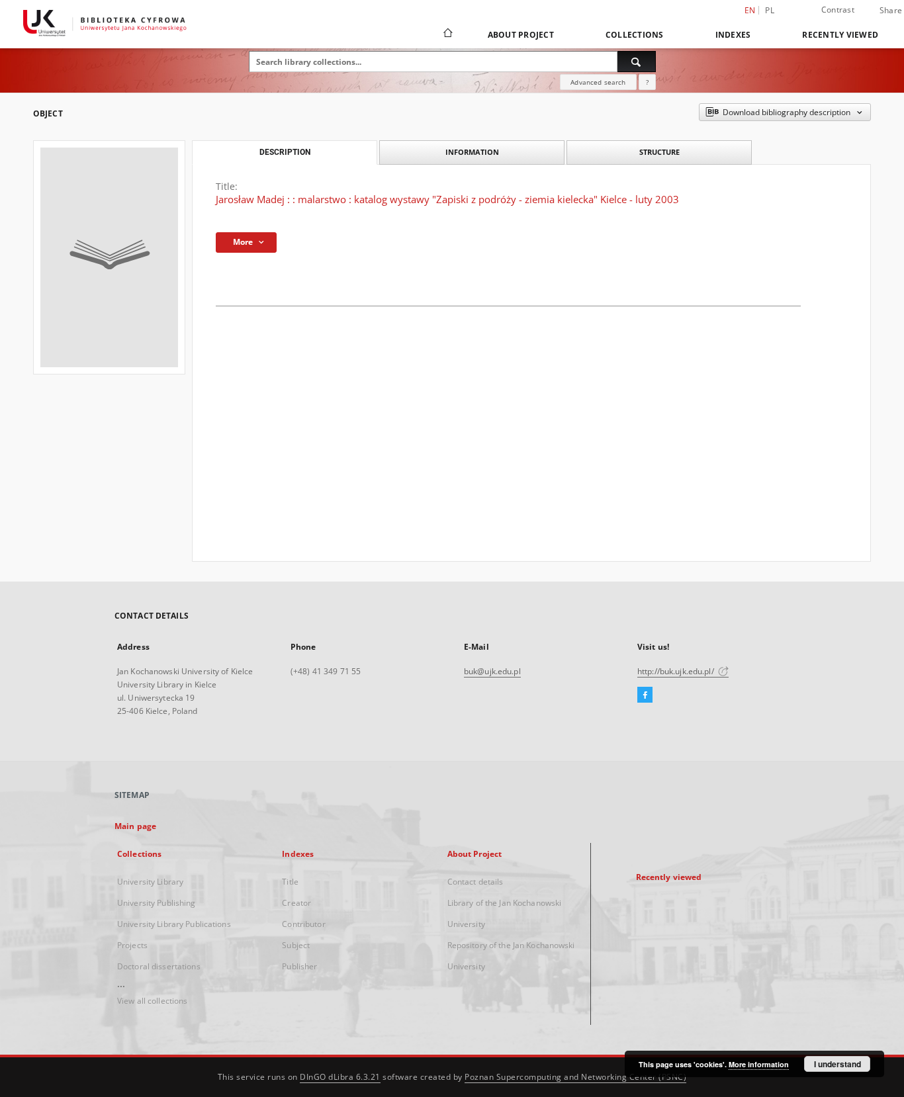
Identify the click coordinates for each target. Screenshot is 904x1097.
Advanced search (597, 82)
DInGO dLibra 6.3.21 (340, 1076)
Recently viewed (840, 34)
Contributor (303, 924)
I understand (837, 1064)
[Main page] (447, 34)
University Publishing (156, 902)
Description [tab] (284, 152)
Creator (296, 902)
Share (891, 10)
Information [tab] (472, 152)
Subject (296, 945)
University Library (150, 881)
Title (290, 881)
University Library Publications (174, 924)
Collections (635, 34)
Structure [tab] (659, 152)
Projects (132, 945)
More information (759, 1064)
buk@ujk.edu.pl (492, 671)
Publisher (299, 966)
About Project (521, 34)
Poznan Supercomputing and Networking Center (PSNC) (575, 1076)
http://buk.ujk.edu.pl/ (676, 671)
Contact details (475, 881)
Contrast (837, 9)
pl (769, 10)
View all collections (152, 1000)
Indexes (733, 34)
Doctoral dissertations (159, 966)
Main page (135, 826)
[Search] (636, 61)
